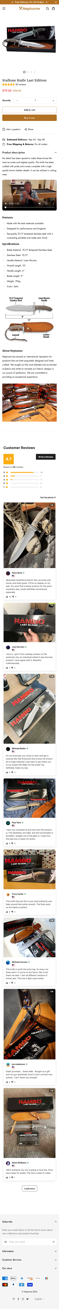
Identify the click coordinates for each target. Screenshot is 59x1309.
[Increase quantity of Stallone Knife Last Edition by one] (53, 100)
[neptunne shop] (29, 8)
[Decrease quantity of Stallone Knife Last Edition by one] (17, 100)
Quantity (6, 100)
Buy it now (29, 118)
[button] (14, 85)
